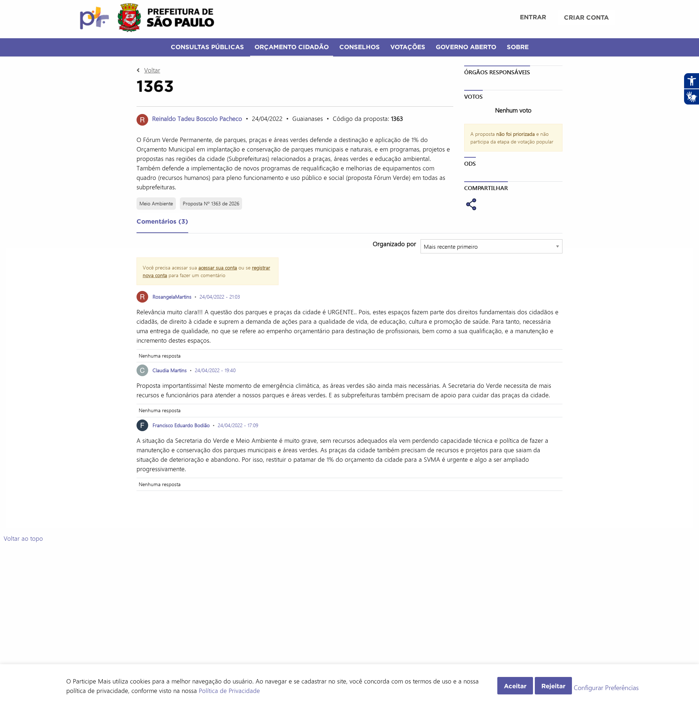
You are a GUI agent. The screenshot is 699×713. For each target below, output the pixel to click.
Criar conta (586, 17)
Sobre (518, 46)
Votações (407, 46)
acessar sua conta (217, 267)
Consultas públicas (207, 46)
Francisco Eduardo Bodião (181, 425)
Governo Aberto (466, 46)
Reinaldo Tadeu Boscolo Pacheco (197, 118)
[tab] (162, 223)
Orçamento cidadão (291, 46)
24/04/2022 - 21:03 (220, 296)
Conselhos (359, 46)
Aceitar (515, 685)
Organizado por (394, 244)
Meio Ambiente (156, 203)
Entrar (533, 16)
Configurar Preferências (606, 688)
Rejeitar (553, 685)
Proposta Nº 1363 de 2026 (211, 203)
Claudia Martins (170, 370)
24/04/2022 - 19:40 (215, 370)
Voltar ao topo (23, 538)
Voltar (152, 70)
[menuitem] (533, 18)
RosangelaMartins (172, 296)
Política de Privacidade (229, 690)
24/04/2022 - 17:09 (238, 425)
